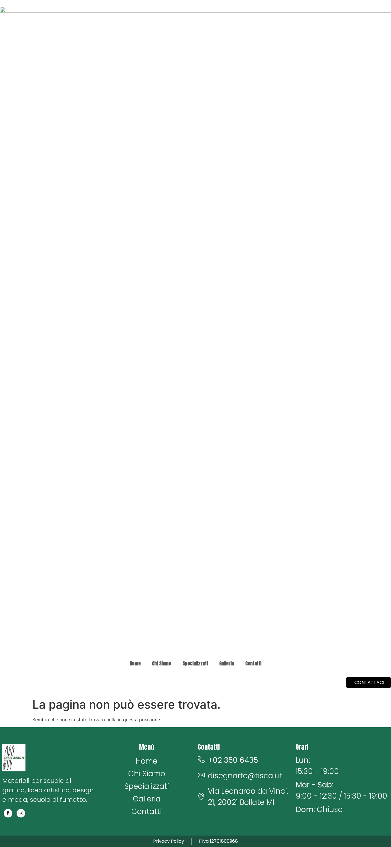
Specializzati (195, 663)
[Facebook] (8, 813)
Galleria (226, 663)
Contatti (253, 663)
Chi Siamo (161, 663)
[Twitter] (21, 813)
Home (135, 663)
